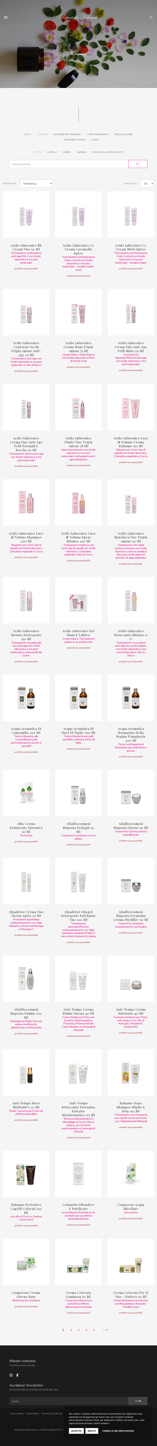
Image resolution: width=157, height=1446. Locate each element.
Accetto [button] (76, 1431)
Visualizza (130, 183)
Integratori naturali (67, 134)
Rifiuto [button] (92, 1431)
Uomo (95, 139)
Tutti (27, 134)
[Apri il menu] (6, 17)
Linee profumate (98, 134)
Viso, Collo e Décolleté (107, 152)
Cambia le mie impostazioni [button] (118, 1431)
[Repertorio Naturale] (78, 17)
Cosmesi (42, 134)
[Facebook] (17, 1375)
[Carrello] (151, 17)
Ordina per (9, 183)
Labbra (81, 152)
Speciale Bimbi (123, 134)
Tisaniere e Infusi (74, 139)
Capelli (51, 152)
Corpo (66, 152)
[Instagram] (11, 1375)
